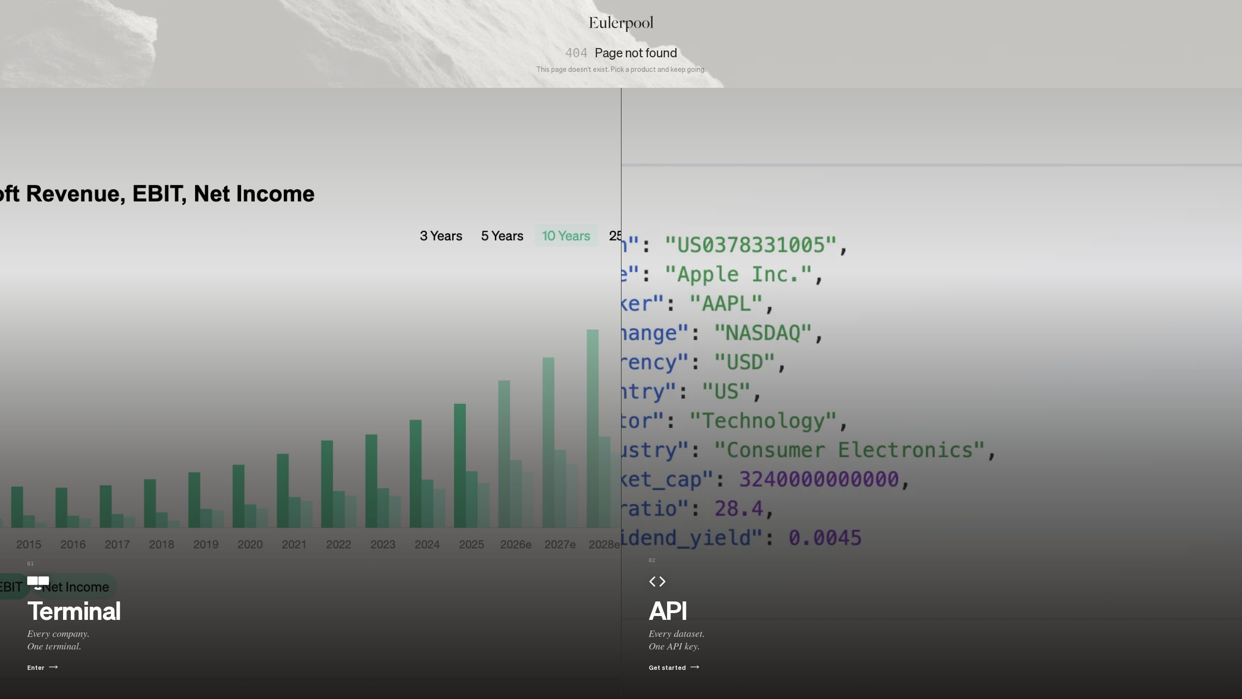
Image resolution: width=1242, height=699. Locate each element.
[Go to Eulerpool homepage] (621, 24)
